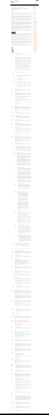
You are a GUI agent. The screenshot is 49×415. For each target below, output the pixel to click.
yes (15, 92)
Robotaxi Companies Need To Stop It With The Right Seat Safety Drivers (35, 51)
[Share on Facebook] (12, 48)
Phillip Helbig (14, 191)
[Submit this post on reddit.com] (12, 47)
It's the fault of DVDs (17, 277)
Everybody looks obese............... (18, 119)
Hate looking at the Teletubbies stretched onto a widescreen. (22, 243)
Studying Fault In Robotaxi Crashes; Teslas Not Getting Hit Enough (35, 42)
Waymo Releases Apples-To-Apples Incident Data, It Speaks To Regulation (35, 49)
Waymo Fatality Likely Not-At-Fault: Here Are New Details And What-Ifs (35, 39)
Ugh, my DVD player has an (18, 123)
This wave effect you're (18, 285)
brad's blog (15, 7)
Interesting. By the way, (20, 183)
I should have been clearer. (20, 152)
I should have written (19, 78)
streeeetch (17, 112)
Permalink (12, 93)
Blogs (13, 7)
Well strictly (16, 56)
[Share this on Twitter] (12, 49)
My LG (15, 88)
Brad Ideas (16, 1)
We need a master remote (18, 255)
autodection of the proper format (21, 191)
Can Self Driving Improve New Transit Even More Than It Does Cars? (35, 46)
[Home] (12, 3)
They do (18, 74)
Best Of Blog (12, 10)
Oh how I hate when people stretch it (21, 81)
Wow (15, 315)
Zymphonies (38, 414)
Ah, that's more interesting (20, 167)
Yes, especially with (17, 326)
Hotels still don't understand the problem (19, 250)
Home (11, 7)
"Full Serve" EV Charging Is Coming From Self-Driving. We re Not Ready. (35, 41)
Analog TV (18, 211)
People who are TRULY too (19, 364)
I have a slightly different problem (19, 378)
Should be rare (20, 234)
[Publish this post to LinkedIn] (12, 50)
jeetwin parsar (34, 33)
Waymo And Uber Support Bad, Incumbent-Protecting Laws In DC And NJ (35, 47)
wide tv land (16, 409)
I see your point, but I (18, 115)
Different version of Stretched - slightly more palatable (21, 320)
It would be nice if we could (18, 339)
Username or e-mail (34, 14)
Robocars (34, 8)
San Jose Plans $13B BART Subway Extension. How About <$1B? (35, 44)
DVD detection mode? (17, 127)
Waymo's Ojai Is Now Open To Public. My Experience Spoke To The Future (35, 36)
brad (12, 127)
